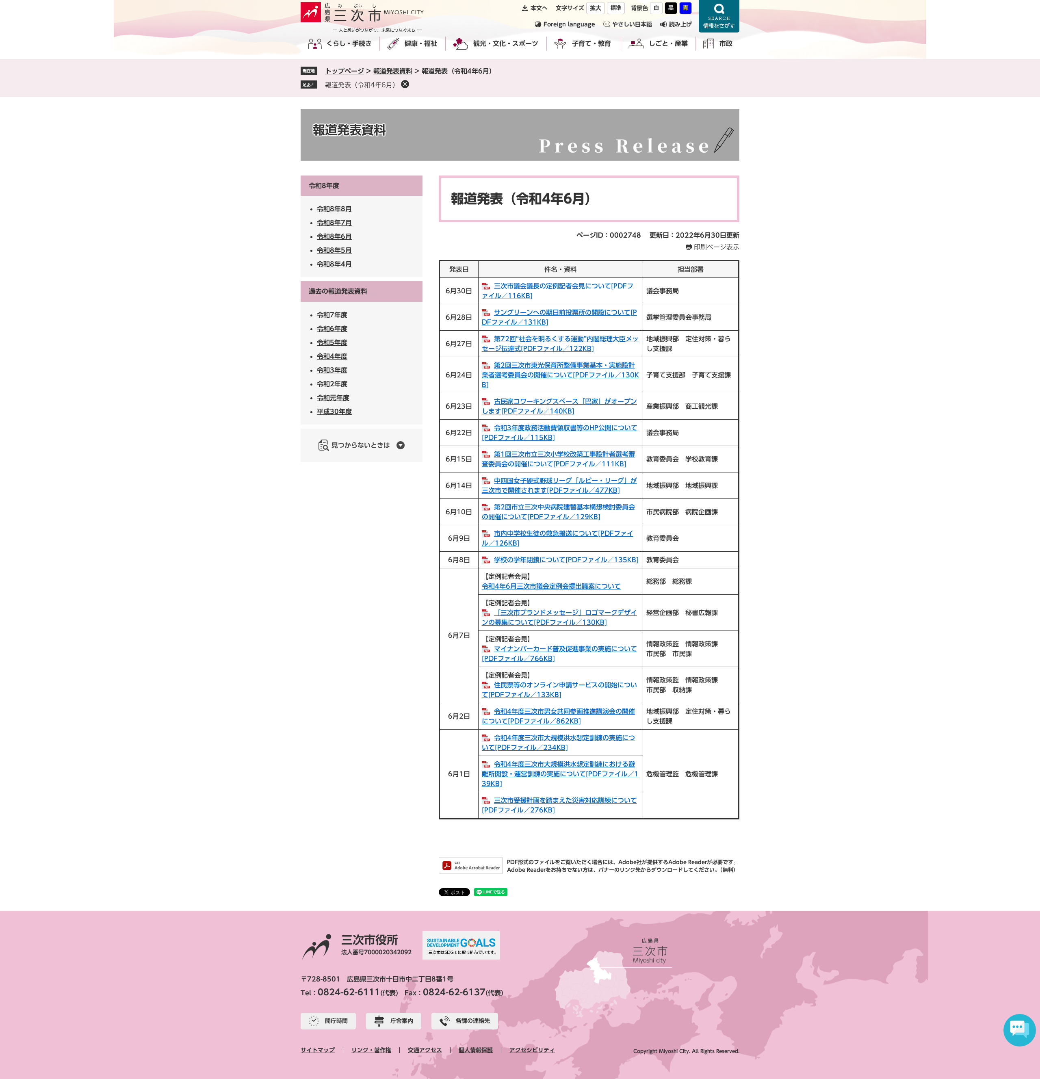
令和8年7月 (334, 222)
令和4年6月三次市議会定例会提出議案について (551, 586)
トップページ (344, 71)
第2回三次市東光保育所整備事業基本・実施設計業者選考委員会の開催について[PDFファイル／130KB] (560, 375)
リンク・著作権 (371, 1050)
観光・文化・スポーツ (505, 43)
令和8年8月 (334, 209)
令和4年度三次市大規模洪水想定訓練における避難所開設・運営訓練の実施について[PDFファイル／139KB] (560, 774)
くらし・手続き (349, 43)
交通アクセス (425, 1050)
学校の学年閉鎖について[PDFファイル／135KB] (566, 560)
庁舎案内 (401, 1021)
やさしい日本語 (632, 24)
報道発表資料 (392, 71)
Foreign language (569, 24)
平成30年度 (334, 411)
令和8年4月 (334, 264)
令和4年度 (332, 356)
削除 (405, 84)
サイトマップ (318, 1050)
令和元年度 (333, 397)
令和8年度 (324, 185)
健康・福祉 (421, 43)
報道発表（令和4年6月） (362, 85)
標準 (616, 8)
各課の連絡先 (473, 1021)
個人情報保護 (476, 1050)
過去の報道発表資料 (338, 291)
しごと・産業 (668, 43)
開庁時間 (336, 1021)
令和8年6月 (334, 236)
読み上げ (680, 24)
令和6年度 (332, 328)
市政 (725, 43)
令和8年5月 (334, 250)
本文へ (539, 8)
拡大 (595, 8)
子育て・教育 (591, 43)
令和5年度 (332, 342)
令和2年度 (332, 384)
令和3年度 (332, 370)
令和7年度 (332, 315)
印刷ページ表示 (716, 247)
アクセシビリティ (532, 1050)
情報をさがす (719, 16)
